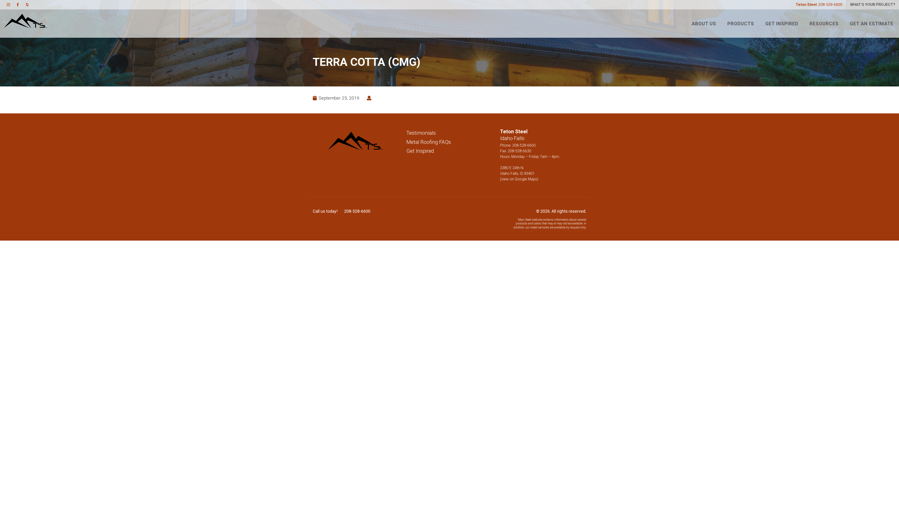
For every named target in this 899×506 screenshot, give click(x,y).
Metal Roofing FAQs (428, 142)
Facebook (17, 4)
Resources (824, 23)
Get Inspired (781, 23)
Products (740, 23)
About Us (704, 23)
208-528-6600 (819, 4)
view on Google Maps (519, 179)
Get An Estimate (871, 23)
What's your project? (872, 4)
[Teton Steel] (26, 23)
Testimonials (421, 133)
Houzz (27, 4)
